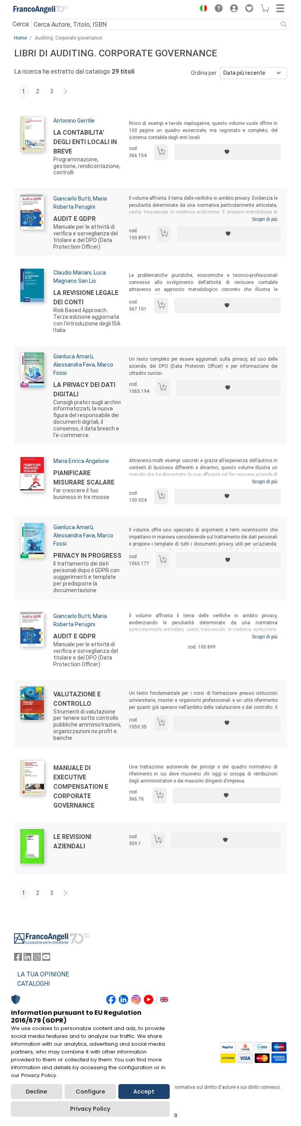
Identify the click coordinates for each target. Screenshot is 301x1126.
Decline (36, 1091)
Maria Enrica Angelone (81, 461)
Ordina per (204, 73)
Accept (143, 1091)
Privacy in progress (87, 555)
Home (20, 38)
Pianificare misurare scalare (83, 477)
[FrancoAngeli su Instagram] (37, 958)
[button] (201, 9)
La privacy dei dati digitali (84, 389)
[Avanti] (66, 91)
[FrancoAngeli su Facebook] (18, 958)
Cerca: (21, 24)
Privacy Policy (90, 1109)
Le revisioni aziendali (72, 841)
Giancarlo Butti (72, 198)
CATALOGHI (33, 983)
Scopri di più (264, 219)
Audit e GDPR (74, 218)
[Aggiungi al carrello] (161, 152)
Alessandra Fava (74, 364)
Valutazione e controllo (77, 698)
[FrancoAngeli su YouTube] (46, 958)
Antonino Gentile (74, 120)
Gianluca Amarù (73, 356)
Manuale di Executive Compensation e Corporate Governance (80, 786)
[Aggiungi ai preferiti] (227, 152)
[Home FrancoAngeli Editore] (40, 9)
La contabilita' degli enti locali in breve (85, 142)
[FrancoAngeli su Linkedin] (27, 958)
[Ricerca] (283, 24)
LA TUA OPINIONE (43, 974)
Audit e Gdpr (74, 636)
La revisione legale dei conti (85, 297)
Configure (90, 1091)
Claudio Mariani (72, 272)
